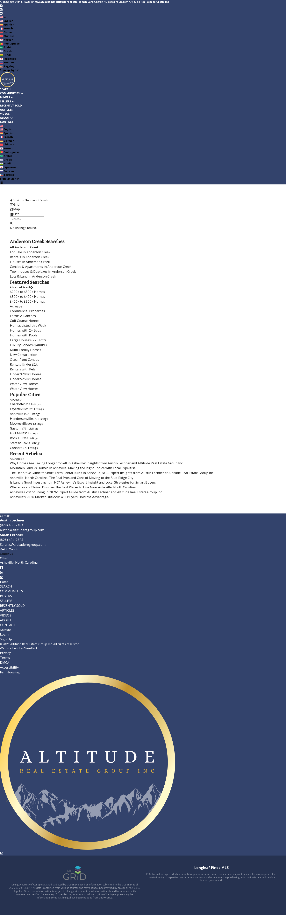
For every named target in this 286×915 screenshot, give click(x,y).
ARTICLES (6, 109)
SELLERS (5, 101)
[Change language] (3, 17)
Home (4, 582)
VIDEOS (5, 113)
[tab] (143, 204)
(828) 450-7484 (11, 525)
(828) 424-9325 (11, 539)
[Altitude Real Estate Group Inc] (87, 848)
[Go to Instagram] (1, 9)
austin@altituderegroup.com (22, 530)
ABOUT (5, 118)
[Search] (11, 223)
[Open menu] (1, 182)
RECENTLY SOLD (11, 105)
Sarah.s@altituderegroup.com (23, 544)
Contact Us (6, 553)
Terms (5, 657)
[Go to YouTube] (1, 13)
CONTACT (7, 122)
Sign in (15, 70)
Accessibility (9, 667)
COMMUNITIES (10, 93)
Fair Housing (10, 672)
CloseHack (31, 648)
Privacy (5, 652)
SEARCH (5, 89)
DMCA (4, 662)
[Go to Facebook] (1, 5)
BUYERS (5, 97)
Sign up (5, 70)
